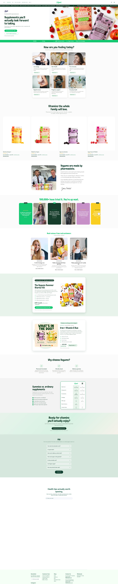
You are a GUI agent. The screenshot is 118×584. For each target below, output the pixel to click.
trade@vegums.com (69, 582)
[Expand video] (45, 223)
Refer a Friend (45, 579)
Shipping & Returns (45, 577)
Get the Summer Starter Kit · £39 (59, 428)
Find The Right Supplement (11, 33)
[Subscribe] (71, 498)
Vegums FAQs (44, 578)
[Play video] (40, 213)
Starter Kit (55, 577)
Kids (54, 578)
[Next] (99, 214)
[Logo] (59, 2)
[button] (114, 2)
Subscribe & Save (57, 579)
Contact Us (59, 471)
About (55, 581)
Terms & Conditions (46, 575)
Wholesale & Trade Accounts (80, 576)
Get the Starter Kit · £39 (10, 30)
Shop (55, 575)
